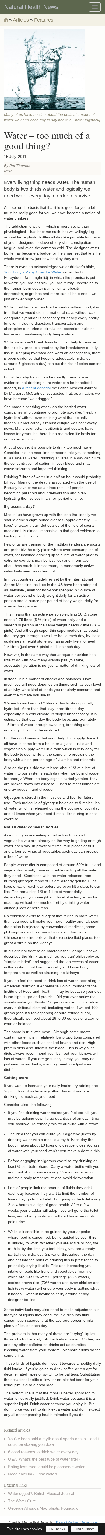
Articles (21, 20)
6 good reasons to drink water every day (43, 1452)
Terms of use (90, 1522)
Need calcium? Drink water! (32, 1474)
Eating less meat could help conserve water (46, 1466)
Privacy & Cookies (67, 1522)
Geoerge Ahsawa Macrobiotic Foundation (44, 1508)
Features (43, 20)
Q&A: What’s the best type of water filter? (44, 1459)
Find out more (85, 1529)
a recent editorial (36, 388)
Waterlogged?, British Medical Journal (41, 1493)
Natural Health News (31, 7)
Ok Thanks (57, 1529)
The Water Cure (22, 1501)
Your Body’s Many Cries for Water (32, 272)
